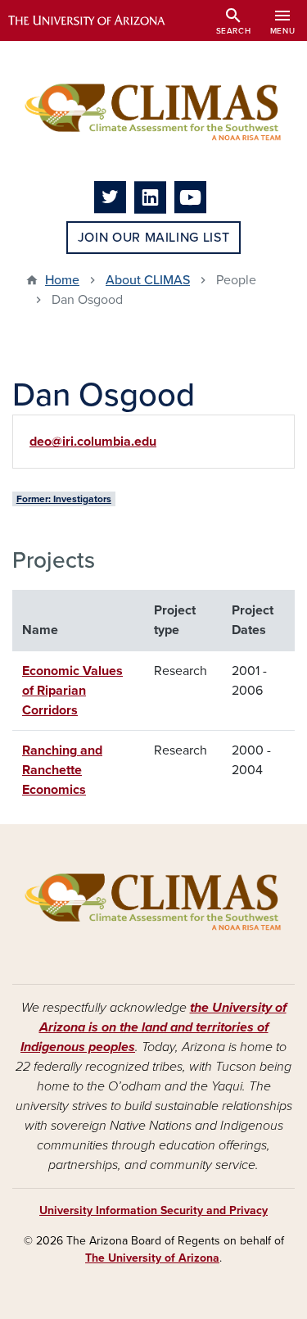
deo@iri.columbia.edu (92, 441)
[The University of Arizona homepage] (98, 20)
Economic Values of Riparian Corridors (72, 690)
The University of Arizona (152, 1258)
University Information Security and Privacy (153, 1210)
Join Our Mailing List (153, 237)
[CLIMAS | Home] (153, 111)
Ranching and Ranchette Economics (62, 770)
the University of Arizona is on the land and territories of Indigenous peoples (153, 1027)
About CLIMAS (148, 280)
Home (62, 280)
